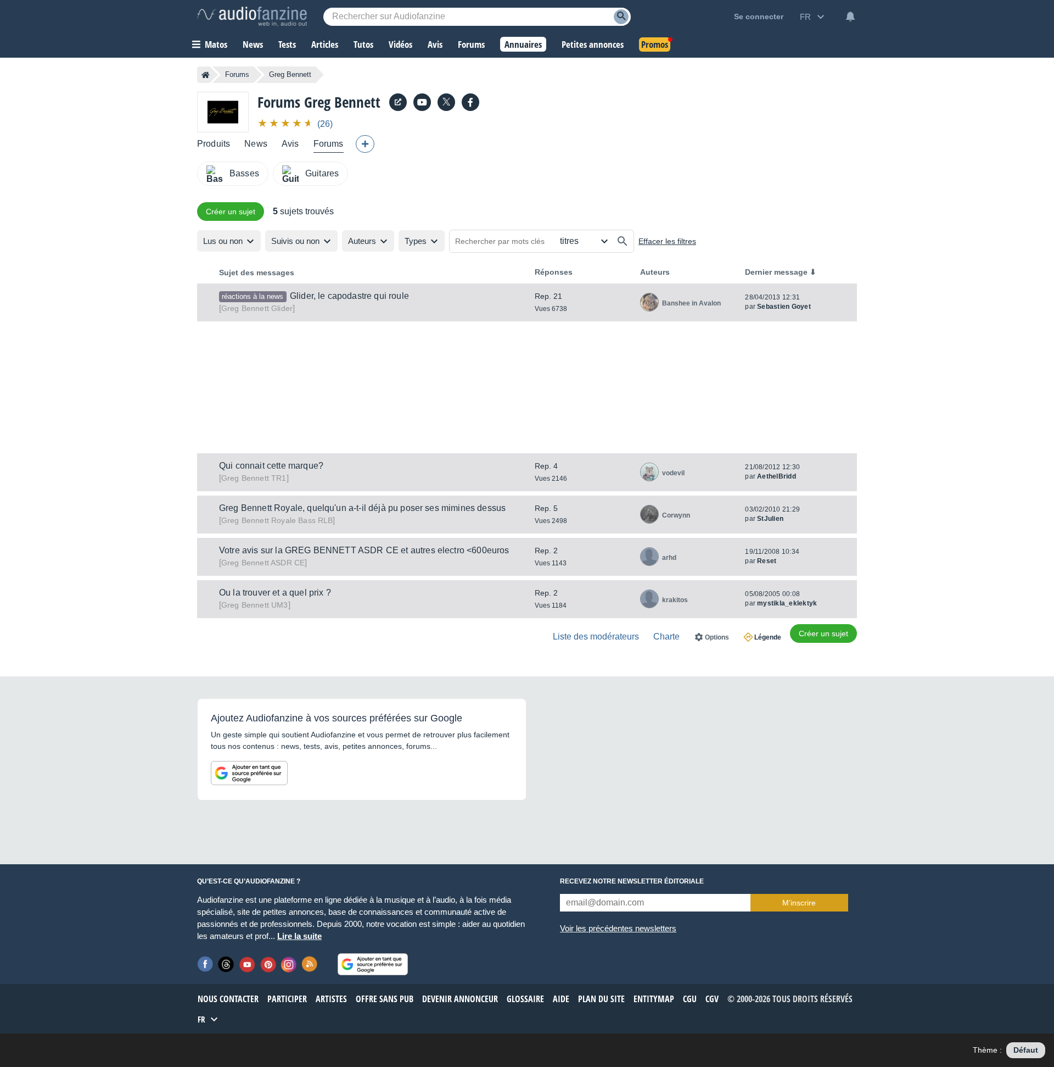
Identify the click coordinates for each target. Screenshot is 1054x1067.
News (255, 143)
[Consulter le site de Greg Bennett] (398, 102)
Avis (290, 143)
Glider (257, 308)
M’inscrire (799, 902)
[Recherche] (621, 16)
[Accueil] (205, 74)
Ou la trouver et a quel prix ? (275, 592)
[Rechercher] (622, 241)
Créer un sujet (230, 211)
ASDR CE (263, 562)
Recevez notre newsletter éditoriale (632, 881)
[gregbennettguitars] (470, 102)
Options (717, 637)
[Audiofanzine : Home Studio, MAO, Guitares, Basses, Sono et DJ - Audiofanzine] (252, 16)
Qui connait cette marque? (271, 465)
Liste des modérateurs (596, 636)
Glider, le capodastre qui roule (349, 296)
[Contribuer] (365, 144)
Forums (237, 74)
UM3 (254, 605)
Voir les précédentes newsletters (618, 928)
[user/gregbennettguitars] (422, 102)
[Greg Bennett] (223, 112)
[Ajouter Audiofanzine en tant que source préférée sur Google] (249, 773)
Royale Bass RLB (277, 520)
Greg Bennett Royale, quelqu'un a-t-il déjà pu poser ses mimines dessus (362, 508)
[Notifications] (850, 16)
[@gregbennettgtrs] (446, 102)
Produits (213, 143)
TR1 (254, 478)
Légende (767, 637)
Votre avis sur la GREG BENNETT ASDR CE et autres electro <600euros (364, 550)
